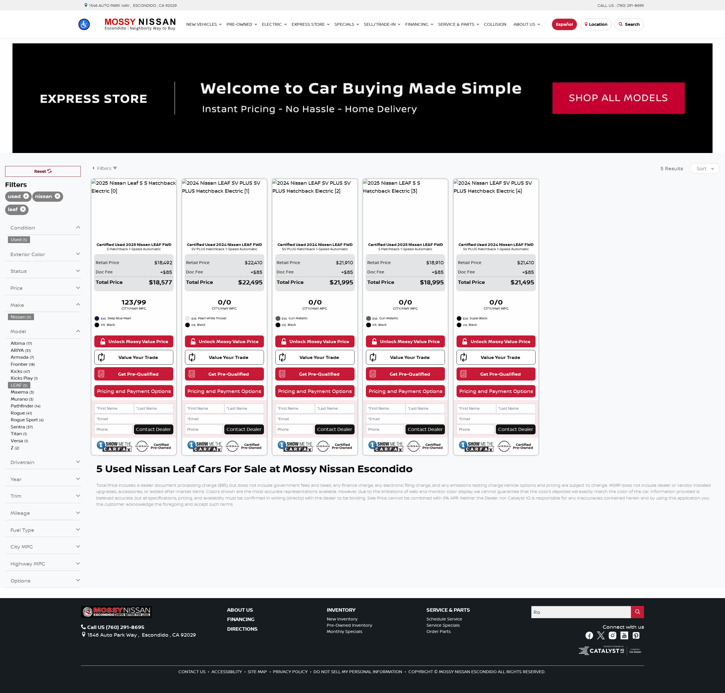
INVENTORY (341, 610)
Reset (40, 171)
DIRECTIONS (242, 629)
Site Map (258, 672)
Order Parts (439, 631)
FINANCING (241, 619)
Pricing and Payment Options (134, 391)
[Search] (637, 612)
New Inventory (342, 619)
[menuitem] (44, 239)
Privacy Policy (291, 672)
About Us (240, 610)
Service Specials (443, 625)
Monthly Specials (344, 631)
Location (598, 24)
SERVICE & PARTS (448, 610)
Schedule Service (444, 619)
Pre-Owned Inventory (349, 625)
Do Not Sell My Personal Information (358, 672)
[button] (84, 24)
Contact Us (192, 672)
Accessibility (227, 672)
